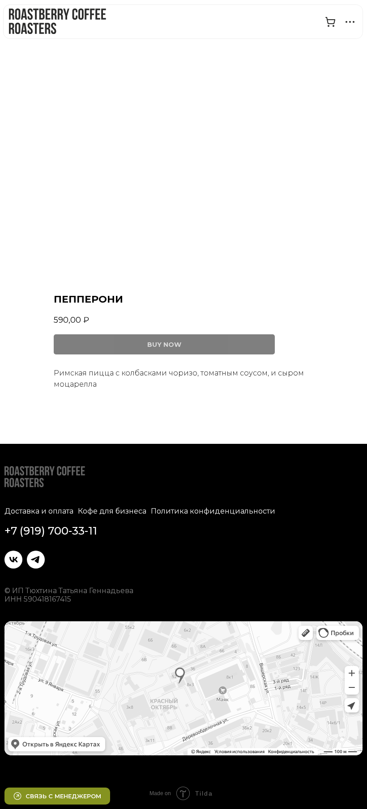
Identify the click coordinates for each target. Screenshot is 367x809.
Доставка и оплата (38, 511)
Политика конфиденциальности (213, 511)
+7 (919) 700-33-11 (50, 530)
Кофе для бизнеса (112, 511)
